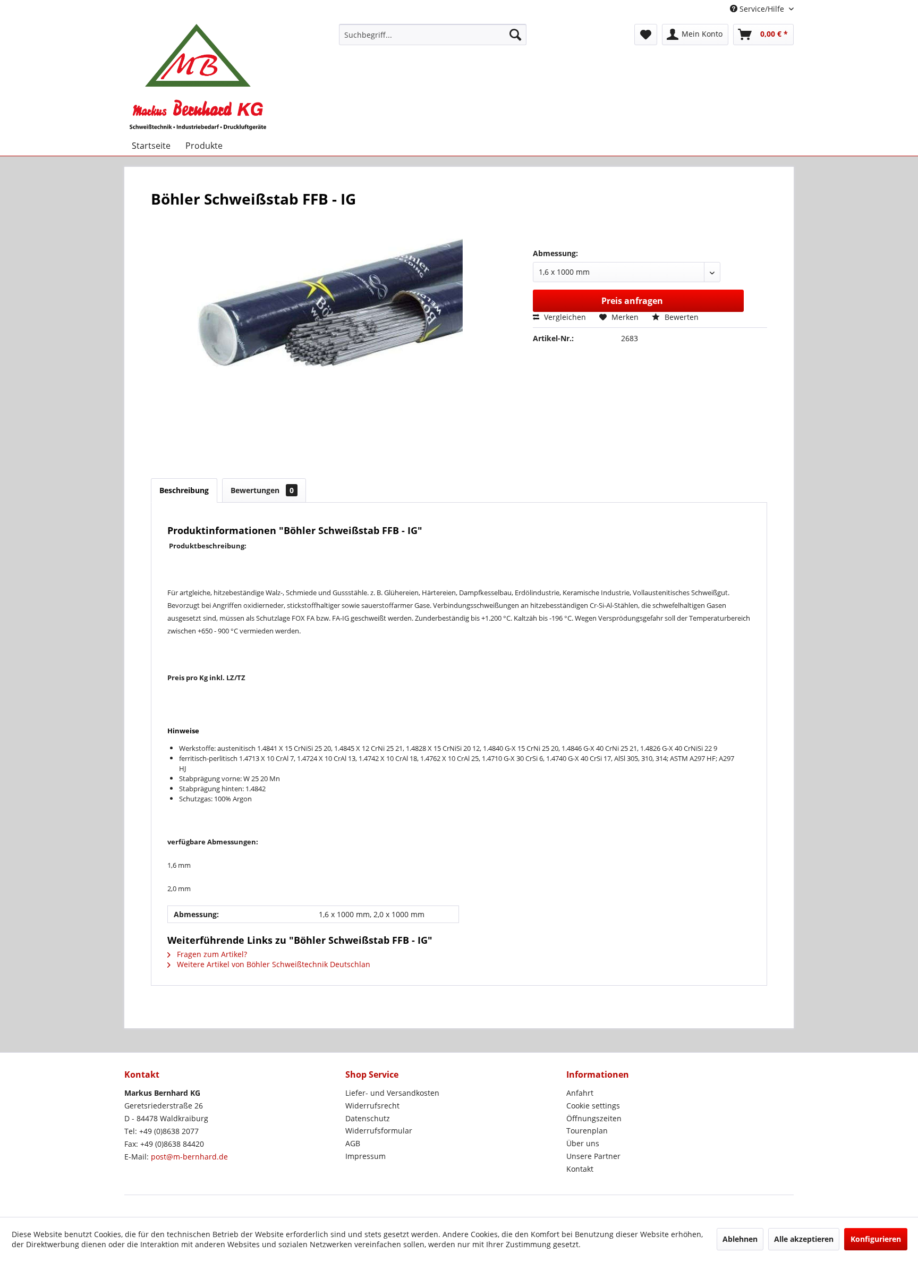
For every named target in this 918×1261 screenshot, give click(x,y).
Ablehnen (740, 1239)
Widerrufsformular (378, 1130)
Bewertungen (262, 490)
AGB (352, 1143)
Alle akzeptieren (804, 1239)
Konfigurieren (876, 1239)
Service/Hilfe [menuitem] (761, 9)
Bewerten (680, 317)
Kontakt (579, 1169)
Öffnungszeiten (594, 1118)
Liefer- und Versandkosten (392, 1093)
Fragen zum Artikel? (211, 954)
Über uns (582, 1143)
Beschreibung (184, 490)
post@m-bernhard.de (189, 1157)
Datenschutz (367, 1118)
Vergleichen (564, 317)
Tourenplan (587, 1130)
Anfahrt (579, 1093)
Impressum (365, 1156)
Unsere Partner (593, 1156)
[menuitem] (432, 34)
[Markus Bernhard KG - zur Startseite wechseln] (198, 77)
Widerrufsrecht (372, 1106)
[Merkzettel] (645, 34)
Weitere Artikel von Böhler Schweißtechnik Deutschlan (272, 964)
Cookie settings (593, 1106)
